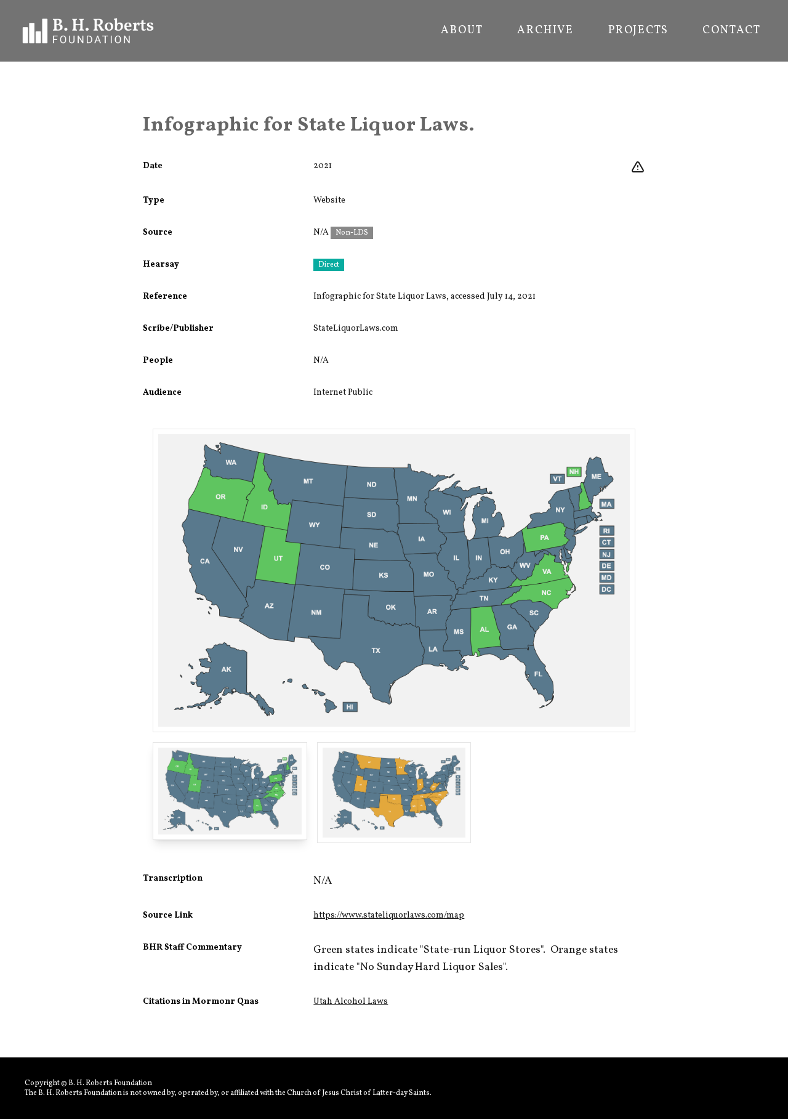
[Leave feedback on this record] (637, 167)
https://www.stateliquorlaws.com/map (388, 915)
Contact (731, 31)
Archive (545, 31)
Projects (638, 31)
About (462, 31)
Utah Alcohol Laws (350, 1002)
